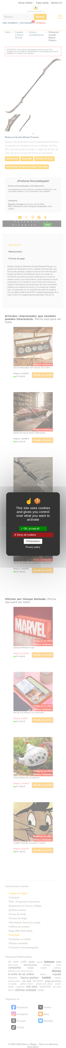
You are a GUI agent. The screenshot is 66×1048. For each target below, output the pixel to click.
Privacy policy (33, 547)
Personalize (33, 541)
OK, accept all (31, 528)
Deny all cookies (26, 534)
